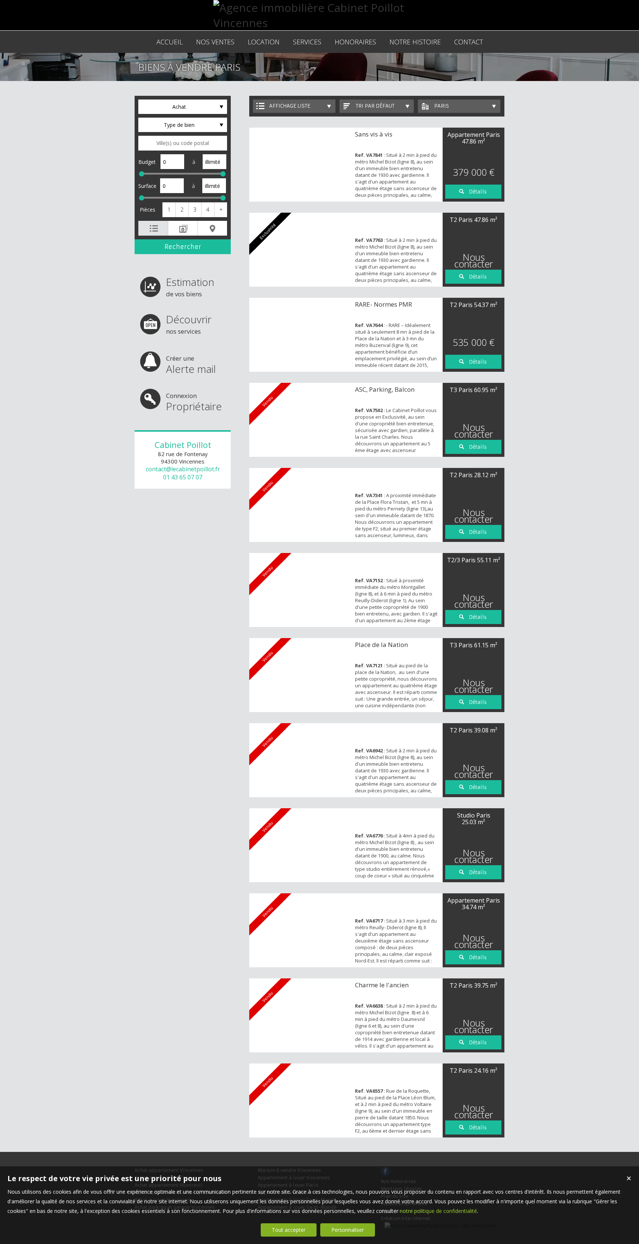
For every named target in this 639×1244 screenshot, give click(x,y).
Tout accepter (288, 1229)
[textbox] (182, 143)
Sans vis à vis (373, 134)
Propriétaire (194, 402)
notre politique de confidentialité (438, 1210)
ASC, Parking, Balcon (385, 389)
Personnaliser (347, 1229)
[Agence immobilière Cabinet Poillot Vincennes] (319, 22)
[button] (168, 209)
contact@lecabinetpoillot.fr (183, 469)
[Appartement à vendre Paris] (300, 165)
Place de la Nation (381, 644)
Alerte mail (191, 365)
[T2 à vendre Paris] (300, 335)
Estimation (190, 286)
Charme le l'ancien (382, 985)
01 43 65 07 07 (182, 477)
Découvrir (189, 324)
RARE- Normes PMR (383, 304)
